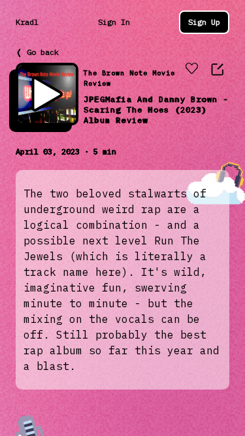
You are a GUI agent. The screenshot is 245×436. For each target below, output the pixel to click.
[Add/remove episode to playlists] (191, 69)
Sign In (114, 22)
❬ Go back (37, 52)
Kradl (27, 22)
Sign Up (204, 22)
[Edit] (217, 69)
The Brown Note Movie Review (129, 78)
